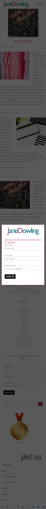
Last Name (9, 255)
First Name (9, 245)
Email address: (10, 265)
